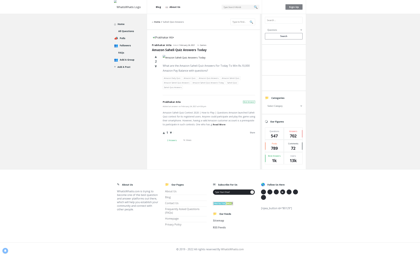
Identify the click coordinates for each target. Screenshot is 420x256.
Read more (219, 124)
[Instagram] (289, 191)
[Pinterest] (295, 191)
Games (203, 45)
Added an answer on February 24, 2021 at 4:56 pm (184, 106)
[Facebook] (263, 191)
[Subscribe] (252, 192)
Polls (122, 38)
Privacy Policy (173, 224)
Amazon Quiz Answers (209, 78)
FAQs (121, 52)
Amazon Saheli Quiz (230, 78)
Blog (158, 7)
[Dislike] (156, 66)
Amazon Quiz (190, 78)
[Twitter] (269, 191)
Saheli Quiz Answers (173, 87)
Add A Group (127, 59)
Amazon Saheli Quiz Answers (176, 82)
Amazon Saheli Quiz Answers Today (179, 50)
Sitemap (218, 220)
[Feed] (263, 197)
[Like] (156, 56)
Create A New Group (284, 83)
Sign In (273, 7)
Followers (125, 45)
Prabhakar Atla (162, 45)
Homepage (172, 218)
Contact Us (171, 203)
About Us (174, 7)
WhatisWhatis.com (232, 249)
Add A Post (284, 68)
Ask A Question (284, 53)
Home (121, 24)
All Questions (126, 31)
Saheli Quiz (232, 82)
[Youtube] (282, 191)
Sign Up (294, 7)
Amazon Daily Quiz (172, 78)
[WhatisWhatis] (130, 7)
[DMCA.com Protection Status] (223, 203)
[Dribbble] (276, 191)
